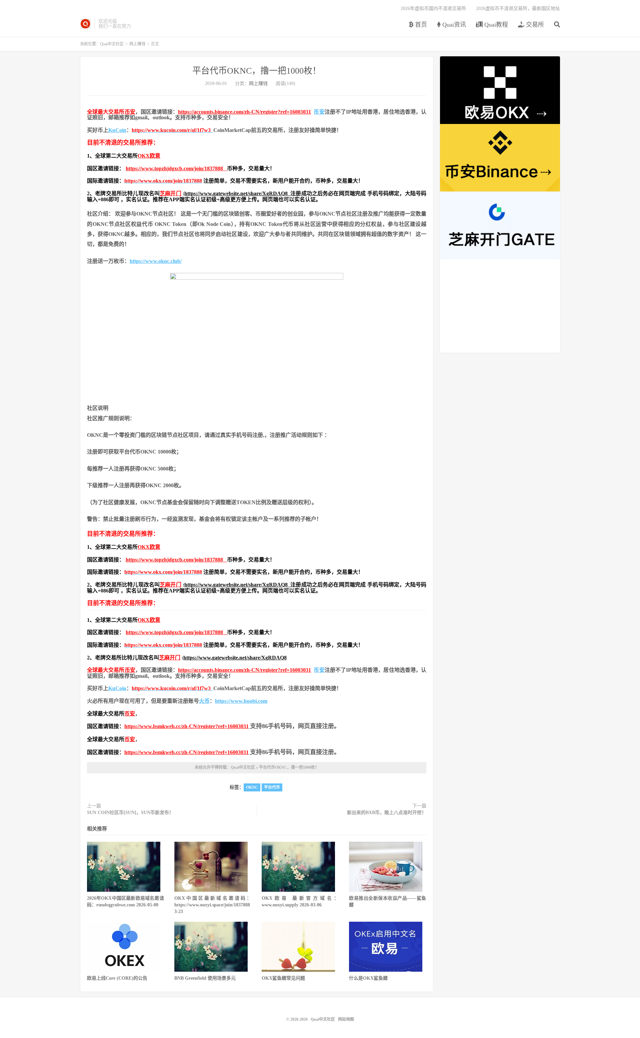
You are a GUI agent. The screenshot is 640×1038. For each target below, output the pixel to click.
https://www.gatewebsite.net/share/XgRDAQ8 (237, 193)
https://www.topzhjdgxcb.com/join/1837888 (176, 168)
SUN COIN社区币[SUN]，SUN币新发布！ (130, 812)
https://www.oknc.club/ (156, 261)
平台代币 (272, 787)
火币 (204, 701)
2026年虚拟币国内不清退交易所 (433, 8)
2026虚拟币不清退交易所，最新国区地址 (518, 8)
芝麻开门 (170, 193)
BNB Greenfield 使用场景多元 (205, 978)
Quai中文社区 (85, 23)
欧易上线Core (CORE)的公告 (117, 978)
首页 (420, 24)
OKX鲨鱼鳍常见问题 (283, 978)
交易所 (534, 24)
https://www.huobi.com (241, 701)
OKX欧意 (149, 156)
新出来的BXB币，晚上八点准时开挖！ (386, 812)
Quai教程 (495, 24)
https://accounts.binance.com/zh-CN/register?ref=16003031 (244, 112)
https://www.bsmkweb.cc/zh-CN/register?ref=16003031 (186, 726)
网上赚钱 (137, 44)
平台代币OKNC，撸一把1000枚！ (256, 71)
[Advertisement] (500, 306)
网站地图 (346, 1019)
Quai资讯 (453, 24)
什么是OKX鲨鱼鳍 (368, 978)
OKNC (252, 787)
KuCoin (117, 130)
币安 (130, 112)
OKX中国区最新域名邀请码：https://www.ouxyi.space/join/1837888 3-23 (212, 905)
